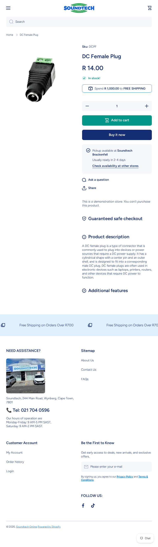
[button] (150, 8)
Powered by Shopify (49, 526)
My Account (14, 452)
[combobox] (79, 22)
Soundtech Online (26, 526)
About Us (87, 360)
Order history (15, 462)
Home (9, 34)
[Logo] (79, 8)
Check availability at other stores (115, 166)
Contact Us (88, 369)
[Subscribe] (147, 467)
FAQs (84, 379)
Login (10, 471)
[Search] (9, 22)
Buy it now (117, 135)
